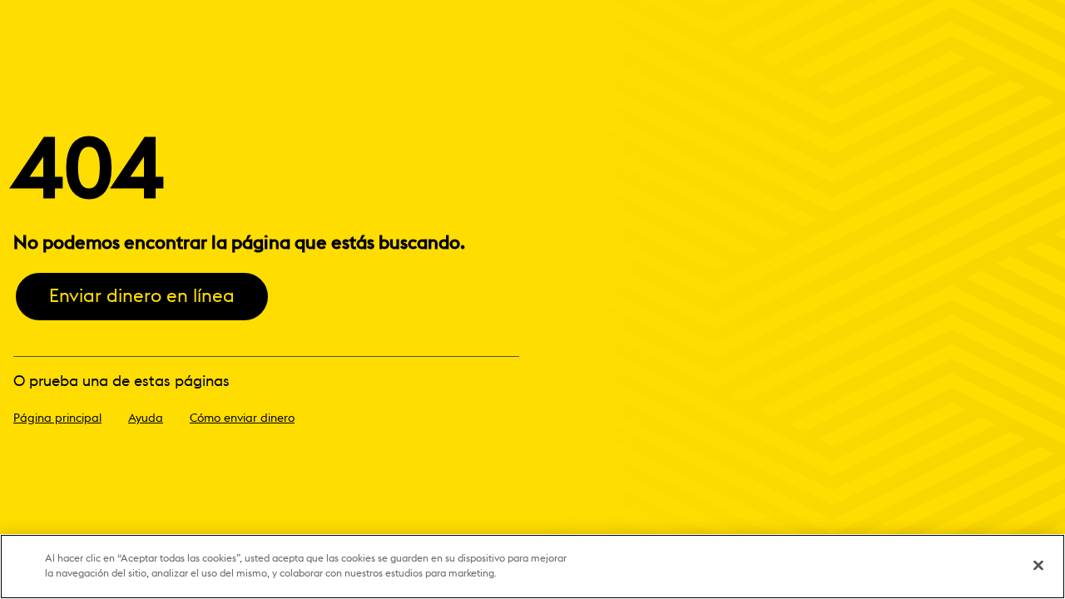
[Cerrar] (1038, 565)
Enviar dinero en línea (142, 296)
